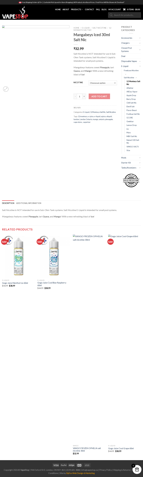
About (66, 9)
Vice (128, 150)
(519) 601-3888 (73, 470)
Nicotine (78, 83)
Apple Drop (131, 95)
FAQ (98, 9)
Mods (123, 157)
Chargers (125, 43)
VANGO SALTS (133, 146)
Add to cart (99, 96)
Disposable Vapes (129, 61)
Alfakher (130, 88)
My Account (115, 9)
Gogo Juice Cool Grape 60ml (121, 448)
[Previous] (2, 347)
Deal (123, 56)
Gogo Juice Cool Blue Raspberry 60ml (51, 284)
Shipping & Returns (121, 470)
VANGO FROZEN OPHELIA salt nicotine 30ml (87, 449)
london (76, 119)
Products (76, 9)
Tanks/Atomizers (128, 168)
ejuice (103, 116)
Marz (129, 132)
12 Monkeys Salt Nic (98, 112)
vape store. (78, 122)
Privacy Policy (105, 470)
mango (95, 119)
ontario (101, 119)
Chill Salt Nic (131, 103)
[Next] (141, 347)
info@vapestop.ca (90, 470)
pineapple (109, 119)
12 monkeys (83, 116)
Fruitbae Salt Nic (133, 114)
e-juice (91, 116)
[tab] (8, 203)
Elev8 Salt (130, 106)
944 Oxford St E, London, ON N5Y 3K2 (48, 470)
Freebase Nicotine (131, 70)
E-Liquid (86, 28)
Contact (89, 9)
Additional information (28, 203)
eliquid (109, 116)
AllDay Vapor (132, 91)
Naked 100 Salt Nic (133, 141)
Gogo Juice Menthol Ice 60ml (15, 283)
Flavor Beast (132, 110)
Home (58, 9)
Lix (128, 129)
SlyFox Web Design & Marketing (80, 473)
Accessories (126, 38)
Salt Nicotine (99, 28)
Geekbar (130, 121)
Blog (104, 9)
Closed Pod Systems (126, 49)
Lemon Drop (132, 125)
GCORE (130, 118)
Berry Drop (131, 99)
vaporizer (86, 122)
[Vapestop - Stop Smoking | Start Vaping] (16, 12)
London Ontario (86, 119)
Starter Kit (126, 163)
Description (8, 203)
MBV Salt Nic (132, 136)
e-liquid (97, 116)
